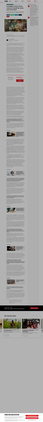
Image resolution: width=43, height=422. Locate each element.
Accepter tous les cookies (32, 415)
